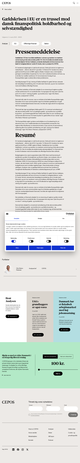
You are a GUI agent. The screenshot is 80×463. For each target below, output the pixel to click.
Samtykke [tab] (16, 218)
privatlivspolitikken (35, 415)
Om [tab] (63, 218)
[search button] (74, 3)
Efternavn (48, 405)
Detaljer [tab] (40, 218)
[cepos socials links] (13, 450)
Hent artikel (8, 9)
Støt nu (58, 374)
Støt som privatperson (50, 356)
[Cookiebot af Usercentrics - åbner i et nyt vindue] (67, 214)
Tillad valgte (40, 247)
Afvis (17, 247)
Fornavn (31, 405)
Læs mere (38, 335)
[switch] (31, 241)
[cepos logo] (8, 402)
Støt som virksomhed (66, 356)
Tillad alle (62, 247)
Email (65, 405)
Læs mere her (7, 375)
